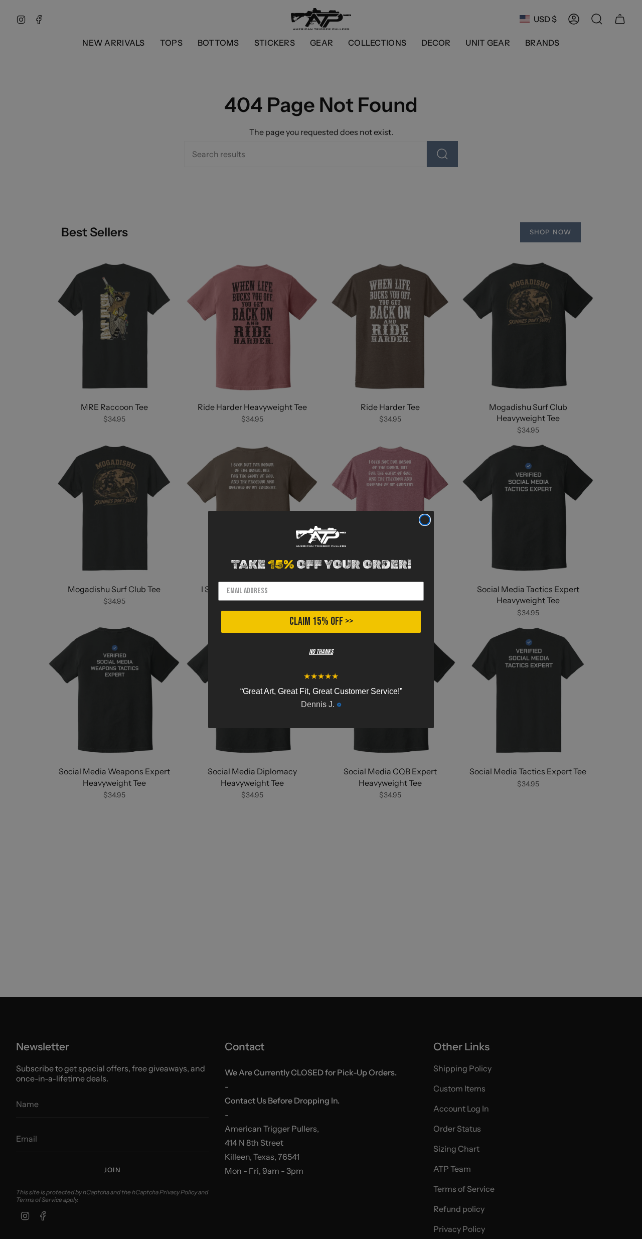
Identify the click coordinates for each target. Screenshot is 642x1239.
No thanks (321, 651)
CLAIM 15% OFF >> (321, 621)
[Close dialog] (425, 520)
